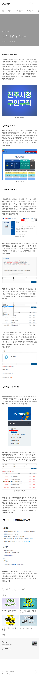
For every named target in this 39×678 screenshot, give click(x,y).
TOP (35, 671)
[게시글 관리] (12, 589)
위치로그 (30, 11)
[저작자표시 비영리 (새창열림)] (23, 589)
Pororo (6, 3)
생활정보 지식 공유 (7, 644)
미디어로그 (19, 11)
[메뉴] (35, 3)
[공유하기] (9, 589)
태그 (9, 11)
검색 (31, 3)
